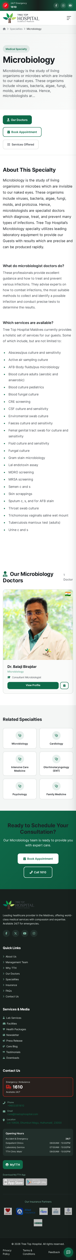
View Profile (33, 685)
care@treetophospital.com (22, 1114)
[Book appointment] (64, 685)
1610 (18, 1087)
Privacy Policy (7, 1252)
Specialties (16, 28)
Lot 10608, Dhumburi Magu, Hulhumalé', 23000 (34, 1122)
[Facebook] (56, 5)
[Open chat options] (68, 1252)
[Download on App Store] (13, 1181)
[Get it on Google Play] (36, 1181)
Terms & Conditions (29, 1252)
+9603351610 (15, 1105)
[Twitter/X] (15, 933)
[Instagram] (63, 5)
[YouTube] (70, 5)
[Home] (4, 29)
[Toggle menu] (69, 18)
